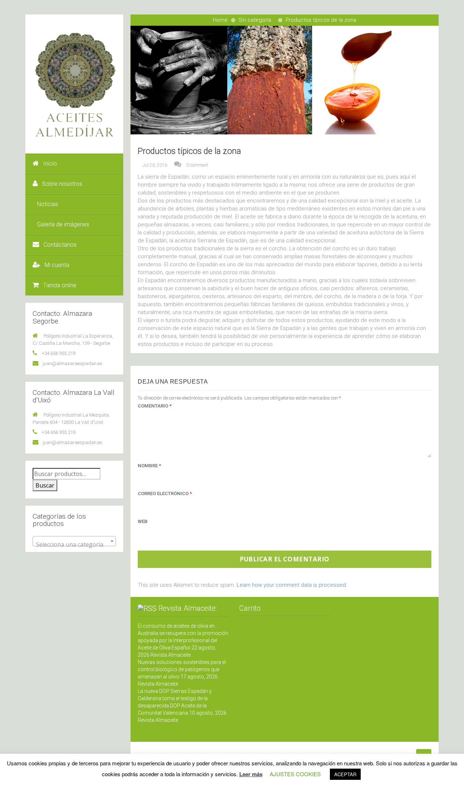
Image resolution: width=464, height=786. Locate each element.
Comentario (154, 406)
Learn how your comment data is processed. (292, 585)
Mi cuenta (57, 265)
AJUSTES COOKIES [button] (295, 774)
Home (220, 20)
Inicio (50, 163)
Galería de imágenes (63, 224)
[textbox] (74, 544)
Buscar (45, 485)
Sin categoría (255, 20)
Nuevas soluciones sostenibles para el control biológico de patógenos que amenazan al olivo (182, 669)
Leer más (250, 774)
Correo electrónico (165, 493)
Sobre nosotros (62, 183)
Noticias (47, 204)
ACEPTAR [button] (345, 774)
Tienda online (59, 285)
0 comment (197, 165)
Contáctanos (60, 244)
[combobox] (74, 541)
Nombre (149, 465)
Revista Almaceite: (187, 608)
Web (143, 521)
